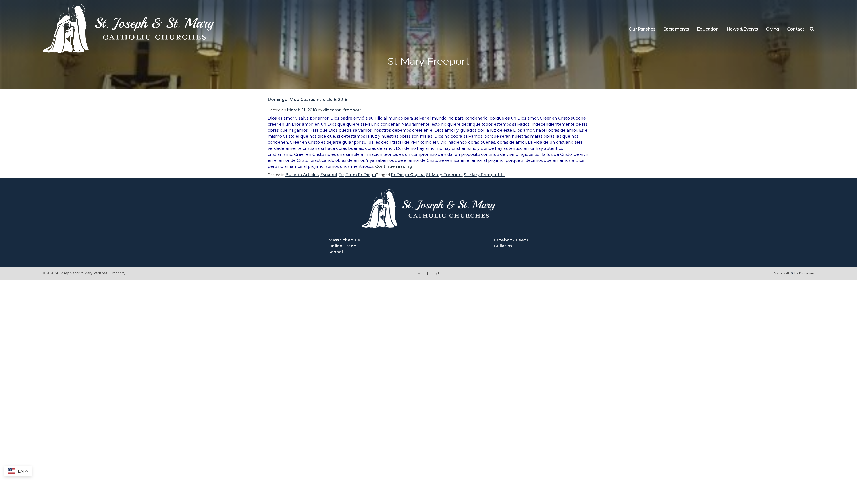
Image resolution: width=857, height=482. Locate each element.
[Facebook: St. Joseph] (419, 273)
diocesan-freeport (342, 110)
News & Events (742, 29)
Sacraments (676, 29)
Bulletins (503, 246)
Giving (772, 29)
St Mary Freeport (444, 174)
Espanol (328, 174)
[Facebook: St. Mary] (427, 273)
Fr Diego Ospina (408, 174)
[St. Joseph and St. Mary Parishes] (128, 52)
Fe (341, 174)
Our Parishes (642, 29)
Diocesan (806, 273)
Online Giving (342, 246)
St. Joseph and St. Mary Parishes (81, 273)
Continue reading (393, 166)
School (336, 252)
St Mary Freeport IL (484, 174)
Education (708, 29)
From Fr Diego (360, 174)
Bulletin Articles (302, 174)
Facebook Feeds (511, 240)
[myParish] (437, 273)
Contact (795, 29)
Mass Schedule (344, 240)
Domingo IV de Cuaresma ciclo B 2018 (307, 99)
